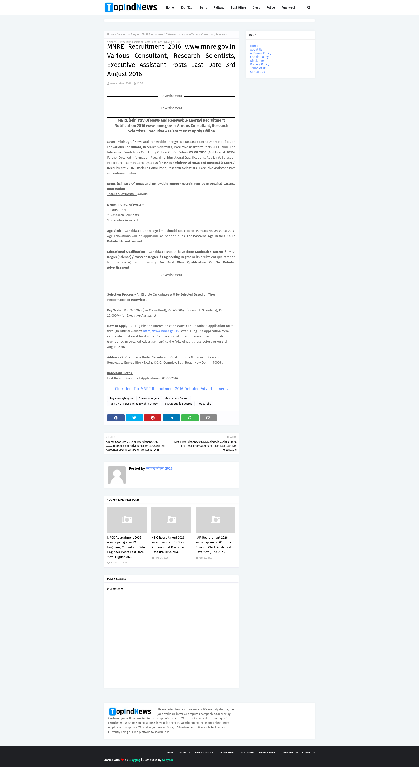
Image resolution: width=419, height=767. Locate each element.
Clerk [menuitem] (256, 7)
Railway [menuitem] (218, 7)
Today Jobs (204, 403)
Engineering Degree (128, 34)
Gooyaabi (168, 760)
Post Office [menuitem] (238, 7)
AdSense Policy (260, 53)
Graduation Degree (176, 398)
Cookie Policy (259, 57)
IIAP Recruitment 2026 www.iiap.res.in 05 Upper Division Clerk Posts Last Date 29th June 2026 (214, 545)
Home (110, 34)
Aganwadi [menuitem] (288, 7)
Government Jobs (149, 398)
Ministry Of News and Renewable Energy (134, 403)
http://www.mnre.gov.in (161, 331)
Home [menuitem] (170, 7)
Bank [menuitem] (203, 7)
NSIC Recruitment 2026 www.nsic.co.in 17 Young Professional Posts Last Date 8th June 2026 (169, 545)
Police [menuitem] (270, 7)
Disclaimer (257, 61)
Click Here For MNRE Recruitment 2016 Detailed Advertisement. (171, 388)
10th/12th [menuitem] (186, 7)
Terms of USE (259, 68)
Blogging (134, 760)
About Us (256, 49)
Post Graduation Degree (177, 403)
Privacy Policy (259, 64)
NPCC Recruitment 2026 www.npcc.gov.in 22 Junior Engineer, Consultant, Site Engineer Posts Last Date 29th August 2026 (126, 547)
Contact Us (257, 72)
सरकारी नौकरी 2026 (120, 83)
